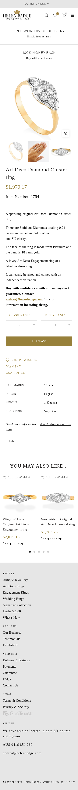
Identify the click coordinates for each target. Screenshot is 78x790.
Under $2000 (12, 611)
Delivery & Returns (16, 660)
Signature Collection (17, 605)
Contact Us (10, 685)
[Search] (47, 15)
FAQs (7, 679)
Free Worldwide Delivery (39, 31)
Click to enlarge (65, 133)
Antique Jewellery (15, 580)
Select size (15, 544)
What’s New (11, 617)
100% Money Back (39, 53)
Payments (9, 666)
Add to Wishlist (24, 360)
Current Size (21, 315)
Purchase (39, 341)
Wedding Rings (13, 599)
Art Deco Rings (13, 586)
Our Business (12, 632)
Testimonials (11, 639)
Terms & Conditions (17, 700)
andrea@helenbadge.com (24, 299)
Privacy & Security (16, 707)
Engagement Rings (16, 592)
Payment (13, 366)
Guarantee (15, 372)
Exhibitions (11, 645)
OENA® (70, 782)
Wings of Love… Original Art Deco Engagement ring (16, 524)
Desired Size (56, 315)
